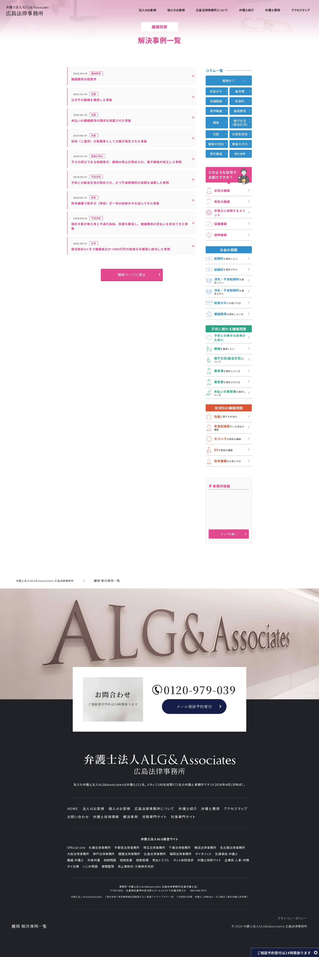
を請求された (226, 269)
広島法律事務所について (155, 808)
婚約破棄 (240, 154)
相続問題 (110, 860)
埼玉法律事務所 (154, 847)
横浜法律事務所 (205, 847)
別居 (216, 134)
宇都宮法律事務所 (127, 847)
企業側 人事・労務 (237, 860)
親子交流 (240, 122)
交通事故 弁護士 (226, 854)
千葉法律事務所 (180, 847)
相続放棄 (126, 860)
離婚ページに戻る (132, 274)
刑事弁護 (94, 860)
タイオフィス (203, 854)
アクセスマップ (235, 808)
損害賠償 (142, 860)
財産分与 (216, 91)
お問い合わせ (78, 816)
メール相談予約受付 (194, 706)
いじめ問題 (90, 866)
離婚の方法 (240, 144)
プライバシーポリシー (292, 918)
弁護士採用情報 (106, 816)
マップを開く (228, 534)
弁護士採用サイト (209, 860)
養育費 (240, 91)
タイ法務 (73, 866)
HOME (72, 808)
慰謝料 (240, 101)
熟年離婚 (216, 153)
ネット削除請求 (183, 860)
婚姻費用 (240, 111)
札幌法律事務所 (100, 847)
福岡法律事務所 (181, 854)
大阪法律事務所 (78, 854)
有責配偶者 (240, 134)
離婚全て (228, 80)
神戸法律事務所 (104, 854)
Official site (76, 847)
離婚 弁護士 (75, 860)
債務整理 (108, 866)
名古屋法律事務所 (232, 847)
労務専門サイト (154, 816)
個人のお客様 (120, 808)
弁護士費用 (210, 808)
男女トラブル (160, 860)
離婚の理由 (216, 144)
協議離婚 (216, 101)
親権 (216, 122)
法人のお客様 (93, 808)
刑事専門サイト (183, 816)
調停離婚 (216, 111)
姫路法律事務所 (129, 854)
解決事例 (130, 816)
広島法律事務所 (155, 854)
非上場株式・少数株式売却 (136, 866)
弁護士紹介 (188, 808)
